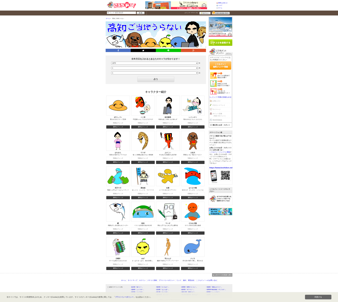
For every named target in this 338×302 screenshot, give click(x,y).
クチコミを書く (220, 42)
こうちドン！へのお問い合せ (206, 280)
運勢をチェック (118, 127)
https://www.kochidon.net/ (221, 168)
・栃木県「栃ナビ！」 (136, 287)
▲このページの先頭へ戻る (222, 275)
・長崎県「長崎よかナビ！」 (213, 287)
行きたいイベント (219, 105)
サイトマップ (132, 280)
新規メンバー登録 (221, 13)
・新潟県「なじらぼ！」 (162, 289)
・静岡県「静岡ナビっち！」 (188, 287)
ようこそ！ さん (191, 12)
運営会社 (191, 280)
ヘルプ (220, 5)
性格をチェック (118, 123)
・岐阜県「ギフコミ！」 (187, 289)
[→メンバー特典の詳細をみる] (220, 97)
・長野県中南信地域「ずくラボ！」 (215, 289)
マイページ (216, 109)
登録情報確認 (217, 120)
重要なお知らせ (222, 3)
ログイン (205, 13)
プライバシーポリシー (167, 280)
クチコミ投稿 (152, 280)
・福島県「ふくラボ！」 (137, 289)
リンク (178, 280)
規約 (184, 280)
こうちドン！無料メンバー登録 (220, 65)
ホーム (220, 8)
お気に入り (216, 101)
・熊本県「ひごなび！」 (162, 287)
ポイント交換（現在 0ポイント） (220, 115)
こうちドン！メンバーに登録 (219, 152)
